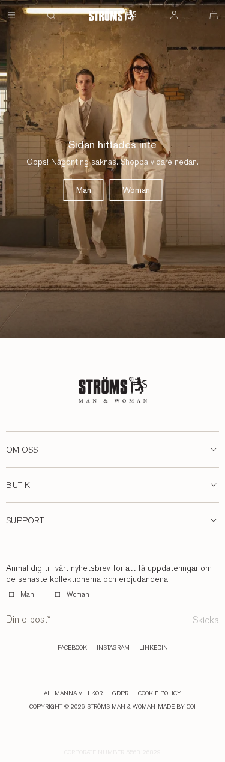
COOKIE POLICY (159, 693)
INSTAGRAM (113, 647)
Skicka (206, 620)
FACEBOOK (72, 647)
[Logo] (112, 15)
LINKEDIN (153, 647)
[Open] (11, 15)
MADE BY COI (177, 706)
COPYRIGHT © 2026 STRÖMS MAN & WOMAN (92, 706)
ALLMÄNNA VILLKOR (73, 693)
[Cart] (213, 15)
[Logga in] (174, 15)
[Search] (51, 15)
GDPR (120, 693)
